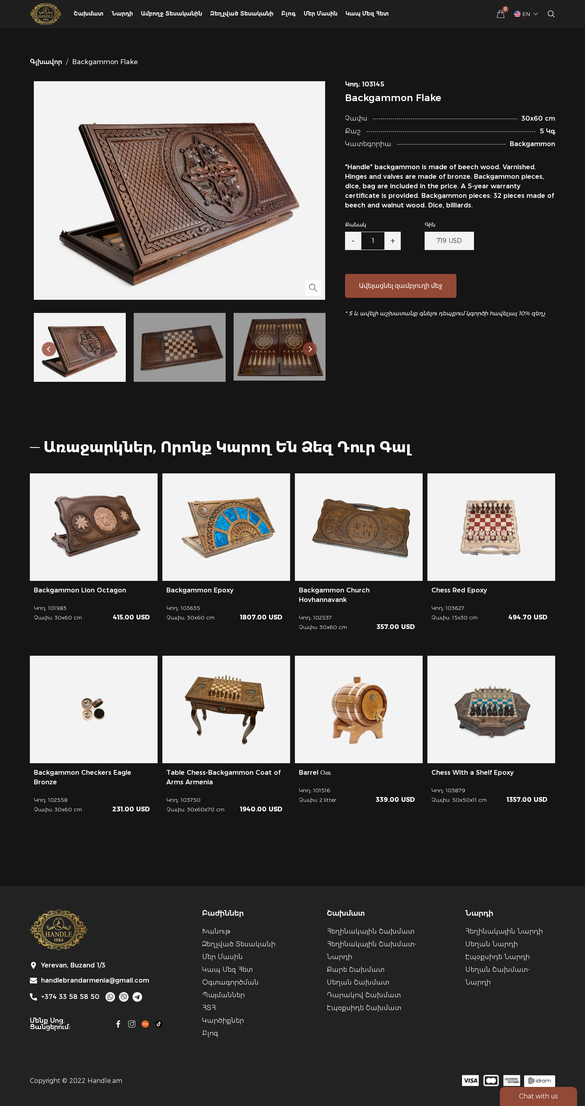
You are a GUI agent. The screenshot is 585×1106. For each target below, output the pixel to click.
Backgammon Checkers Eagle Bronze (82, 777)
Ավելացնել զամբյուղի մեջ (401, 285)
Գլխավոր (46, 62)
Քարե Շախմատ (355, 969)
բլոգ (288, 13)
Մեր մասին (320, 13)
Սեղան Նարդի (491, 944)
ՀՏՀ (209, 1008)
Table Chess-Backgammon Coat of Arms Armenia (223, 777)
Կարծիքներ (223, 1020)
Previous (49, 349)
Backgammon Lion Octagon (80, 590)
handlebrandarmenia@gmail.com (95, 980)
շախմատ (88, 13)
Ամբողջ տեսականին (171, 13)
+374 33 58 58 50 (70, 997)
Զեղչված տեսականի (238, 944)
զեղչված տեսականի (241, 13)
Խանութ (216, 931)
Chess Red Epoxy (459, 590)
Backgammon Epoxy (200, 590)
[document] (292, 553)
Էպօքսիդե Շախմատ (364, 1008)
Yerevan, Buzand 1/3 (73, 965)
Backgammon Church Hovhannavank (334, 595)
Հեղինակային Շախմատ (370, 931)
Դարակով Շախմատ (364, 995)
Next (310, 349)
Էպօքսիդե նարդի (497, 957)
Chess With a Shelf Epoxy (472, 772)
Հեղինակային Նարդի (504, 931)
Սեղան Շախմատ (358, 982)
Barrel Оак (315, 772)
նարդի (122, 13)
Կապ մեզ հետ (367, 13)
